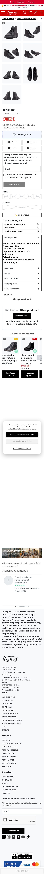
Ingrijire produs (10, 283)
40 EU (6, 196)
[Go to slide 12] (28, 606)
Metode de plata (9, 757)
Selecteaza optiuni (10, 374)
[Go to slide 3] (22, 556)
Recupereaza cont (10, 786)
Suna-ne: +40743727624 (14, 224)
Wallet (5, 783)
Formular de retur (10, 750)
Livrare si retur (8, 753)
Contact (30, 2)
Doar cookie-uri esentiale (22, 441)
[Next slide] (39, 357)
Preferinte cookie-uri (22, 449)
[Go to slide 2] (21, 556)
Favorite (6, 793)
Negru (22, 207)
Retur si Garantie (11, 288)
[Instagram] (9, 837)
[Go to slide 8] (23, 606)
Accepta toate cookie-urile (22, 435)
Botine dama (7, 700)
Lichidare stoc (8, 697)
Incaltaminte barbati (26, 18)
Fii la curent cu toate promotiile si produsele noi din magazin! (21, 176)
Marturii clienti (9, 763)
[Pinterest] (14, 837)
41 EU (14, 196)
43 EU (30, 196)
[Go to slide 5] (20, 606)
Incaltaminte (8, 18)
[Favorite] (30, 12)
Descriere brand (11, 278)
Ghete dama (7, 707)
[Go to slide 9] (24, 606)
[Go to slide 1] (20, 556)
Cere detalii (9, 228)
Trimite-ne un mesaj (13, 231)
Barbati (5, 730)
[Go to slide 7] (22, 606)
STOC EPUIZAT (22, 871)
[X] (19, 837)
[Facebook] (4, 837)
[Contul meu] (35, 12)
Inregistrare (7, 777)
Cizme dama (7, 704)
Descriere (8, 268)
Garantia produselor (11, 743)
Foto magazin (8, 760)
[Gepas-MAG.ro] (13, 13)
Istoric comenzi (9, 790)
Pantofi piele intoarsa (11, 723)
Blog (12, 2)
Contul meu (7, 780)
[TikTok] (28, 837)
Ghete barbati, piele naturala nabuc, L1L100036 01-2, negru (28, 359)
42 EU (22, 196)
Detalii (7, 273)
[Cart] (41, 12)
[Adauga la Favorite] (16, 351)
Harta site (6, 766)
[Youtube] (23, 837)
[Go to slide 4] (23, 556)
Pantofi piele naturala (12, 720)
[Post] (5, 294)
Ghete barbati (8, 710)
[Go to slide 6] (21, 606)
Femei (4, 727)
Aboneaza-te (13, 831)
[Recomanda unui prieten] (11, 294)
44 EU (38, 196)
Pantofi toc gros (10, 713)
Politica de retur (9, 747)
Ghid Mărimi (22, 215)
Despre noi (6, 740)
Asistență (20, 2)
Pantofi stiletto (9, 717)
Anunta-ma (14, 184)
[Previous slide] (4, 553)
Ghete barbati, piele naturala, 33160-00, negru (9, 358)
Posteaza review (22, 316)
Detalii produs (10, 237)
